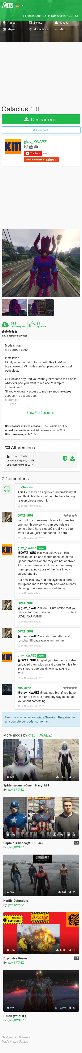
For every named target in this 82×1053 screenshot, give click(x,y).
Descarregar (43, 119)
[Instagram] (26, 146)
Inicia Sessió (45, 717)
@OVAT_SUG (27, 552)
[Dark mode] (70, 15)
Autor (41, 548)
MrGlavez (24, 688)
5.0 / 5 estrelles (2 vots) (14, 335)
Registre (64, 717)
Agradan (41, 326)
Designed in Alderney (16, 1037)
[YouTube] (31, 146)
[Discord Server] (36, 146)
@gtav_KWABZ (28, 608)
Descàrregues (18, 326)
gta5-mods (25, 487)
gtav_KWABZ (35, 141)
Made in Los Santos (15, 1041)
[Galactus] (41, 263)
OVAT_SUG (25, 515)
